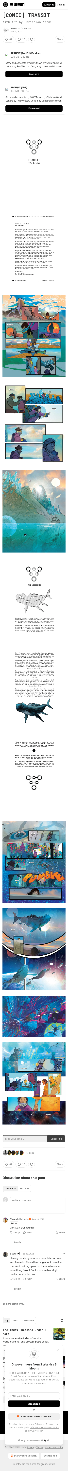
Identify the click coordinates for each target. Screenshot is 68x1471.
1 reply (17, 1242)
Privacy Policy (36, 1430)
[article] (34, 1340)
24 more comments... (14, 1303)
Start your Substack (25, 1455)
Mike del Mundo (19, 1219)
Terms (39, 1447)
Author (14, 1223)
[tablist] (17, 1188)
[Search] (62, 1320)
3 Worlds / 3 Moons (21, 28)
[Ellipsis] (63, 1219)
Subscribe (49, 4)
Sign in (61, 4)
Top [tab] (6, 1320)
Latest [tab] (15, 1320)
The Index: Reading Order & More (25, 1332)
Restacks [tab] (24, 1188)
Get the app (50, 1455)
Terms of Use (52, 1424)
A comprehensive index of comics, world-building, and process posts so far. (26, 1340)
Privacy (30, 1447)
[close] (58, 1350)
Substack (18, 1464)
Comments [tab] (10, 1188)
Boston (14, 1253)
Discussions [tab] (28, 1320)
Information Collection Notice (44, 1427)
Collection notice (54, 1447)
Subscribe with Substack (36, 1416)
